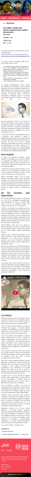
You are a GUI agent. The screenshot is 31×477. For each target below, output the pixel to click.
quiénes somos (5, 464)
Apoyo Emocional (14, 18)
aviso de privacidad (6, 466)
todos (4, 18)
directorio (4, 469)
